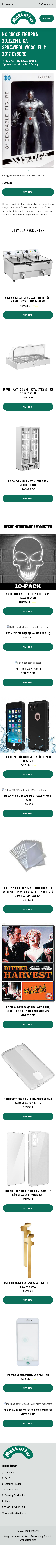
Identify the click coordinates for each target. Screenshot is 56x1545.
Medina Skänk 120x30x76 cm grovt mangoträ (28, 1410)
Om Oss (8, 1478)
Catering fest (11, 1489)
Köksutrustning (23, 175)
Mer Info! (28, 192)
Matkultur (9, 1472)
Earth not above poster (28, 668)
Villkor (25, 1536)
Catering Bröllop (12, 1483)
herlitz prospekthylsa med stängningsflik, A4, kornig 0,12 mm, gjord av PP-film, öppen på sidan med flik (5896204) (28, 891)
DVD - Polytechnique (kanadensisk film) (28, 633)
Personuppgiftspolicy (42, 1536)
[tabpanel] (28, 120)
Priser (46, 18)
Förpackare (38, 175)
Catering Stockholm (14, 1495)
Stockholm (9, 4)
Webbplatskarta (28, 1539)
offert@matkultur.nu (45, 4)
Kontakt (16, 1536)
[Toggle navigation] (5, 18)
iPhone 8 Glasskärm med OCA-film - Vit (28, 1374)
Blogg (7, 1500)
